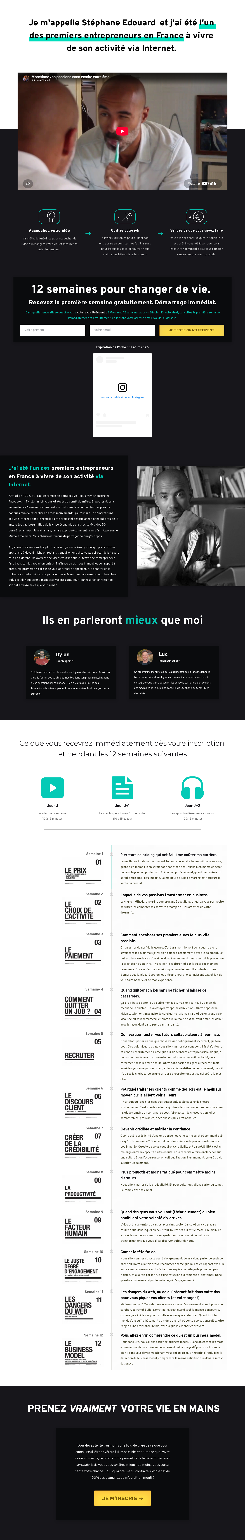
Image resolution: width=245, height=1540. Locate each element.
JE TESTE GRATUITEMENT (192, 330)
